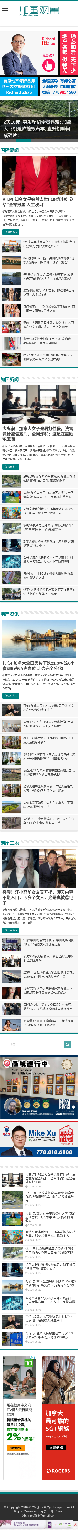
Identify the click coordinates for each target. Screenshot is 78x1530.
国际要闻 (9, 150)
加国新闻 (9, 379)
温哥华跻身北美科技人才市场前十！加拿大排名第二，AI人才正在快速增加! (50, 1301)
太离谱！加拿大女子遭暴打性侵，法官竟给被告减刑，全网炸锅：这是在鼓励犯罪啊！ (37, 434)
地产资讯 (9, 614)
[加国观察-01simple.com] (39, 11)
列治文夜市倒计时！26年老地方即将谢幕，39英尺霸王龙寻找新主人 (50, 1233)
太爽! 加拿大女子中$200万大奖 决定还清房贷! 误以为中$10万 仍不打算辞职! (50, 1217)
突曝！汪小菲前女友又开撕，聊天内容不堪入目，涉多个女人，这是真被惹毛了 (37, 897)
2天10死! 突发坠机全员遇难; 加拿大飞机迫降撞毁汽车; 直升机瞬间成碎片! (37, 129)
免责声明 (46, 1511)
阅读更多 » (11, 232)
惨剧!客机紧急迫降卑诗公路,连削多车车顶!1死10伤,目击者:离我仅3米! (49, 1250)
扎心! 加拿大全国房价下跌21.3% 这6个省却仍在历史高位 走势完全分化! (50, 1283)
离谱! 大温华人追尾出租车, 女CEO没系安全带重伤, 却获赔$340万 (49, 1335)
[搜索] (67, 1044)
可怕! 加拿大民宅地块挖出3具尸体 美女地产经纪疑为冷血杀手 (48, 1318)
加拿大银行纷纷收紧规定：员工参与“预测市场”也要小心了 (50, 1266)
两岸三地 (9, 843)
